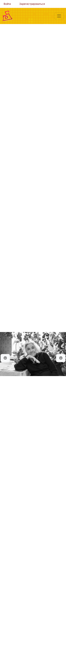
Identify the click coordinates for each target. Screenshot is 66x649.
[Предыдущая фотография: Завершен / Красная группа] (5, 358)
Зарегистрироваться (32, 3)
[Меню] (59, 16)
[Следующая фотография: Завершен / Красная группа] (60, 358)
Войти (7, 3)
